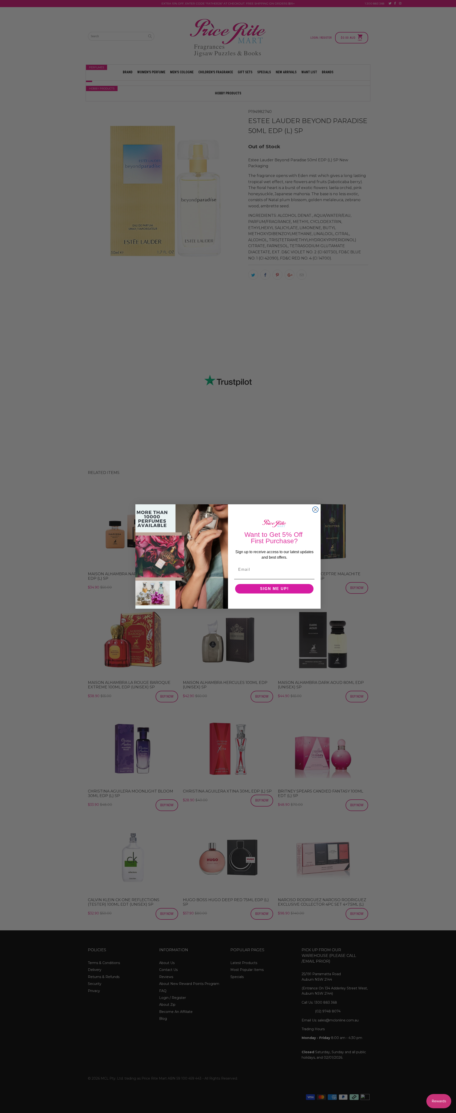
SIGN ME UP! (274, 589)
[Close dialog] (315, 509)
